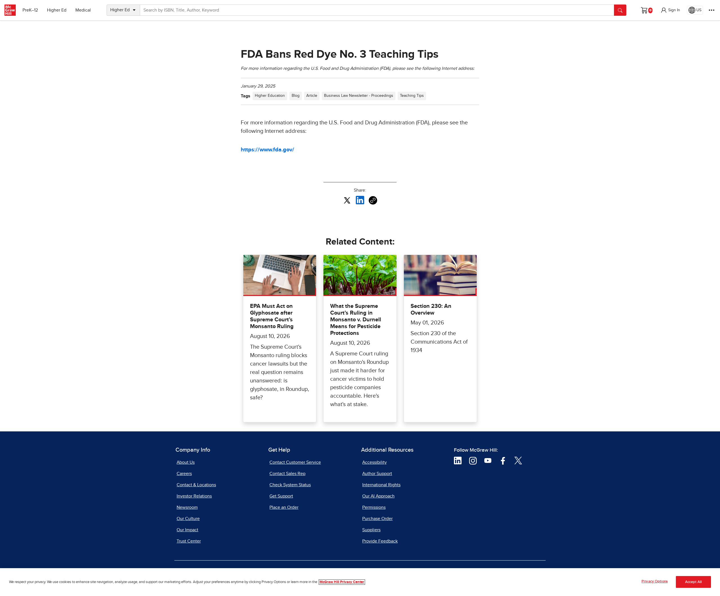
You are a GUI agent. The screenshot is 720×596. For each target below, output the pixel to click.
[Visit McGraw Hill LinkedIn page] (458, 460)
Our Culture (188, 518)
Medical (83, 10)
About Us (186, 462)
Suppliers (371, 530)
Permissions (374, 507)
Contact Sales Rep (287, 473)
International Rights (381, 485)
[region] (360, 582)
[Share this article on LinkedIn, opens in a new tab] (360, 200)
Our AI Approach (378, 496)
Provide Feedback (380, 541)
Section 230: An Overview (431, 309)
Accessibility (374, 462)
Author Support (377, 473)
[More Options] (712, 10)
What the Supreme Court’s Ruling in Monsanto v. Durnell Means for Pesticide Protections (355, 319)
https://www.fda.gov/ (267, 150)
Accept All (693, 582)
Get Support (281, 496)
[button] (670, 10)
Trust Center (189, 541)
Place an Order (283, 507)
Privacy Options (655, 581)
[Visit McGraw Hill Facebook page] (503, 460)
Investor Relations (194, 496)
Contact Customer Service (295, 462)
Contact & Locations (196, 485)
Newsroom (187, 507)
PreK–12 (30, 10)
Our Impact (187, 530)
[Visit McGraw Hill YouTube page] (488, 460)
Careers (184, 473)
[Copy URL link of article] (373, 200)
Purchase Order (377, 518)
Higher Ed (56, 10)
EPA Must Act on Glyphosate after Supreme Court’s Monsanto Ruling (272, 316)
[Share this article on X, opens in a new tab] (347, 200)
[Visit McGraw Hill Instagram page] (473, 460)
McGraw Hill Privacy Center (342, 582)
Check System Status (290, 485)
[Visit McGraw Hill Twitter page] (518, 460)
